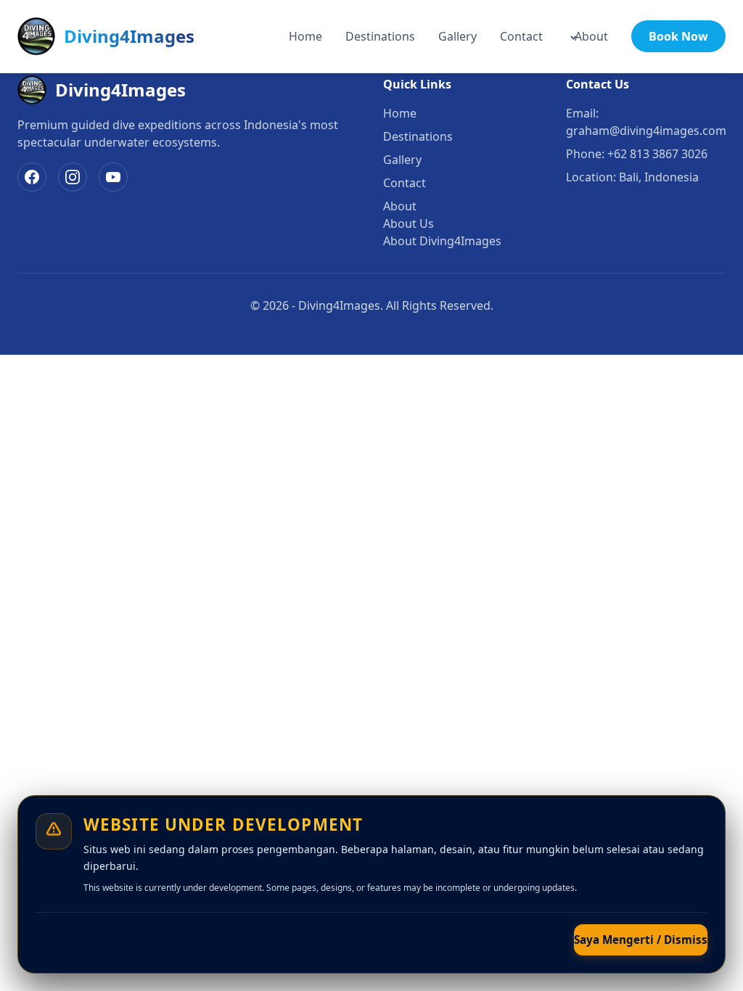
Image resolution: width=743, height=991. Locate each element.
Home (305, 36)
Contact (521, 36)
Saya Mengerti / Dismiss (640, 939)
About (591, 36)
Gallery (457, 36)
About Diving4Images (442, 241)
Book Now (678, 36)
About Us (408, 223)
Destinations (380, 36)
